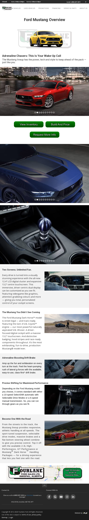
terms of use (26, 515)
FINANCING (56, 8)
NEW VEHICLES (15, 8)
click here (30, 495)
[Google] (55, 496)
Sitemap (4, 517)
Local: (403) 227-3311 (74, 2)
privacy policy (36, 515)
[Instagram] (67, 496)
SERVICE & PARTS (70, 8)
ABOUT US (83, 8)
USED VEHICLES (29, 8)
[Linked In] (73, 496)
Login (11, 517)
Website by (79, 513)
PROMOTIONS (43, 8)
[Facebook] (49, 496)
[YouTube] (61, 496)
